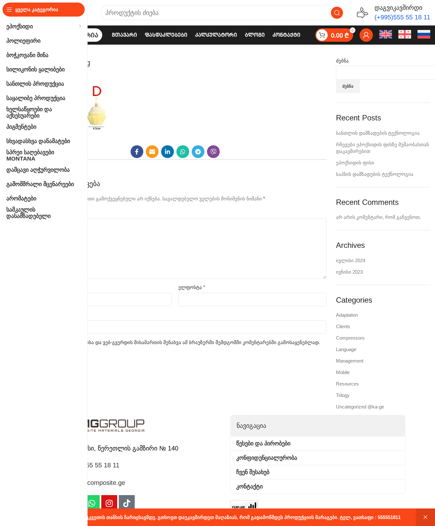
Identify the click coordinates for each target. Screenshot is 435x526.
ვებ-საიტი (35, 314)
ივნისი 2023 (349, 272)
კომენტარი (38, 212)
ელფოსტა (191, 287)
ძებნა (342, 60)
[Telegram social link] (198, 151)
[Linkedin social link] (167, 151)
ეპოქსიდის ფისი (355, 162)
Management (349, 361)
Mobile (343, 372)
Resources (347, 383)
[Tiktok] (127, 503)
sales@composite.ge (95, 482)
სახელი (34, 287)
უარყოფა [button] (425, 517)
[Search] (337, 13)
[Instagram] (109, 503)
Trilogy (343, 395)
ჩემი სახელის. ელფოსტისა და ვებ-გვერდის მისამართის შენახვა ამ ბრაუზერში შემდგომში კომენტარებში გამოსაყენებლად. (175, 342)
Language (346, 349)
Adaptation (347, 315)
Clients (343, 326)
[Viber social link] (213, 151)
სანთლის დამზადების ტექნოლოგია (378, 133)
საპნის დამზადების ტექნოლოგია (374, 174)
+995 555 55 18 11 (92, 465)
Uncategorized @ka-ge (360, 406)
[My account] (366, 35)
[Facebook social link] (137, 151)
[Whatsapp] (92, 503)
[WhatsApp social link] (182, 151)
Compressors (350, 338)
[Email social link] (152, 151)
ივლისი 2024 (350, 260)
